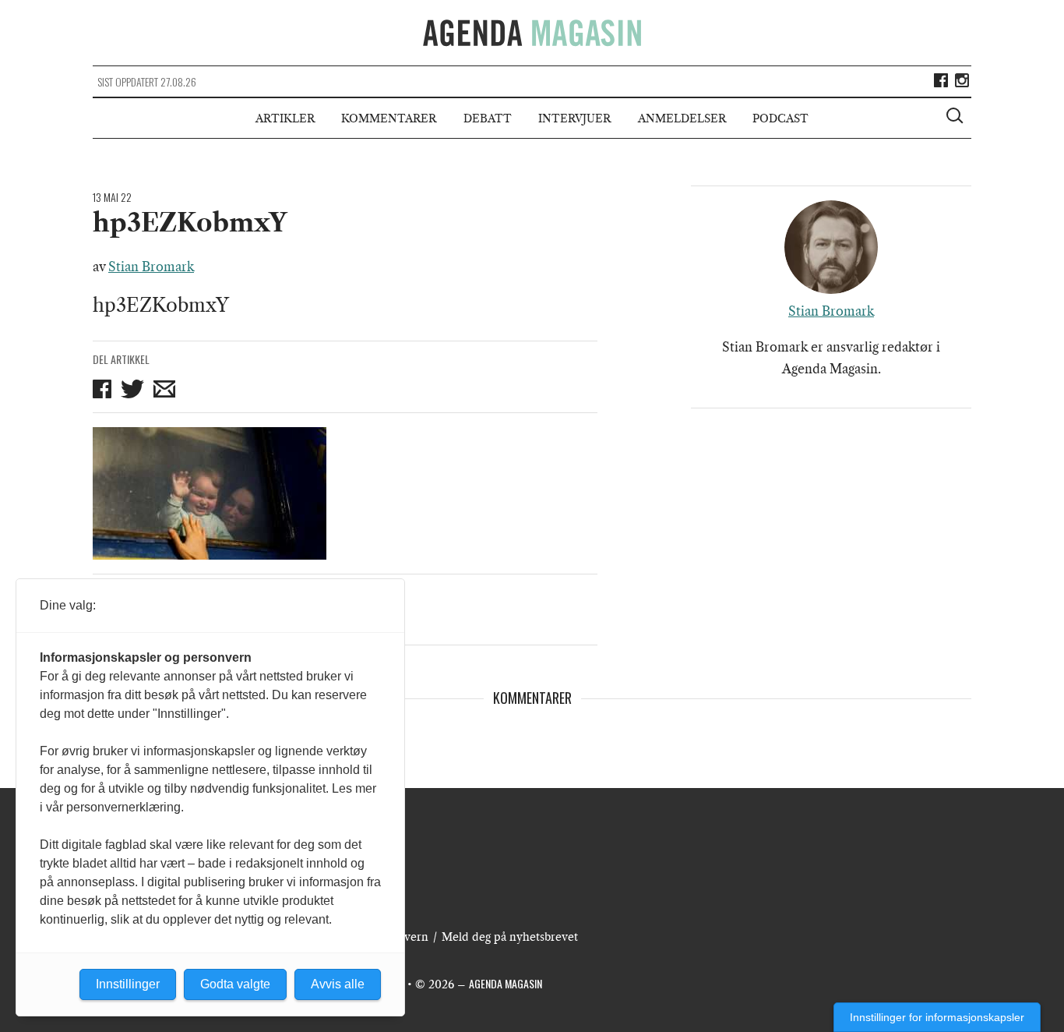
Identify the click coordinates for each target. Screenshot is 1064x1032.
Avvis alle (338, 984)
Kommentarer (388, 118)
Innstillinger (128, 984)
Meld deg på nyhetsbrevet (510, 937)
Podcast (780, 118)
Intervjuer (574, 118)
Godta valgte (235, 984)
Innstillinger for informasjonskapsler (937, 1017)
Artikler (285, 118)
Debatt (487, 118)
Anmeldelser (682, 118)
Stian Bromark (151, 266)
